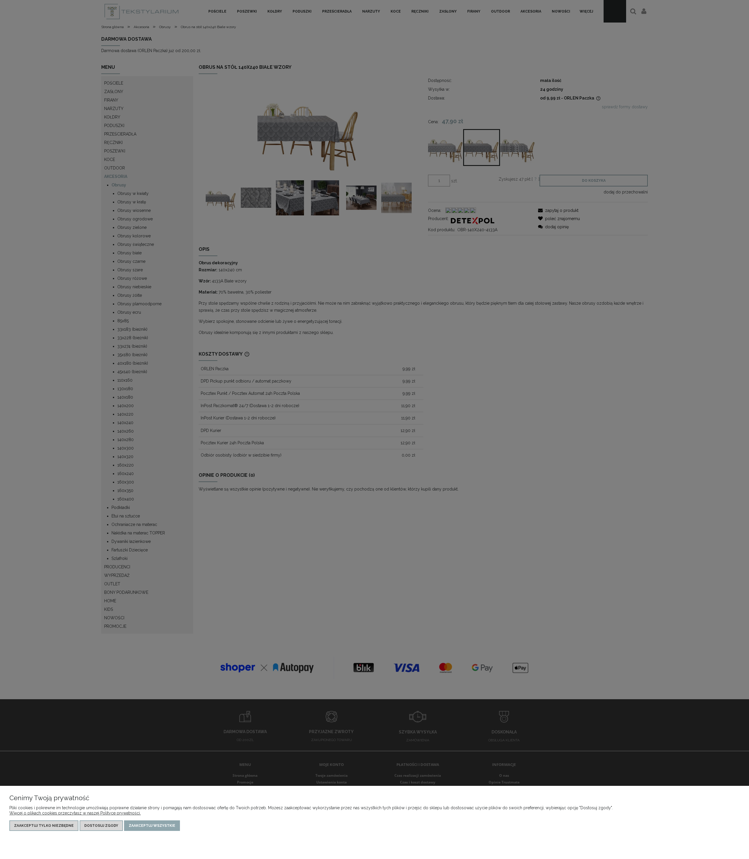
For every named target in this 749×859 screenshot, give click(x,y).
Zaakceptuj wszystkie (152, 826)
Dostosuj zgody (101, 826)
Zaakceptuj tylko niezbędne (44, 826)
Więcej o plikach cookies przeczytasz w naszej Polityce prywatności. (75, 813)
